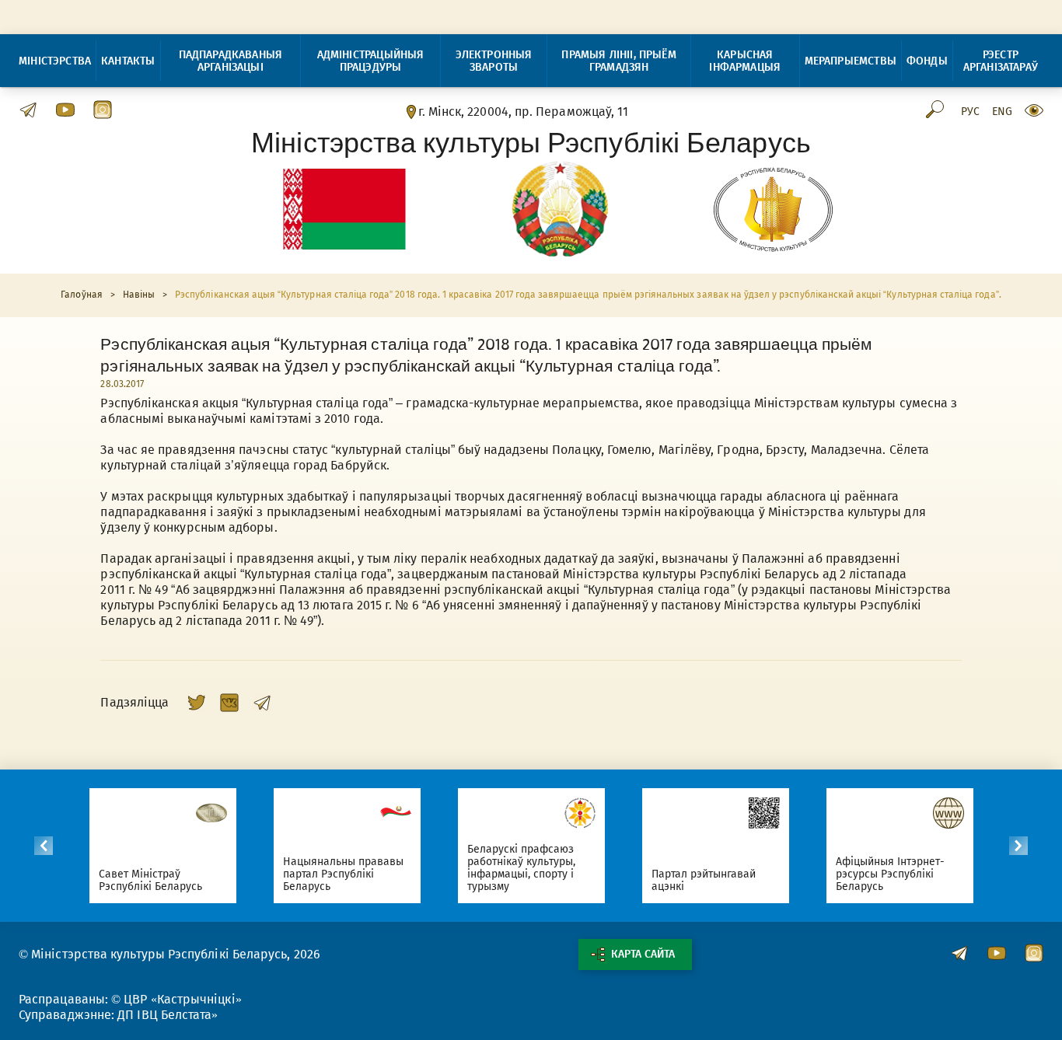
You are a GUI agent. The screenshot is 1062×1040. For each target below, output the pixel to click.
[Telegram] (262, 702)
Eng (1002, 112)
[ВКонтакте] (229, 702)
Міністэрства (55, 61)
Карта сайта (643, 954)
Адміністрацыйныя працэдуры (370, 61)
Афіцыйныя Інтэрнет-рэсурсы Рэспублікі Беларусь (890, 874)
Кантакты (128, 61)
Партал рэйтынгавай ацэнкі (704, 880)
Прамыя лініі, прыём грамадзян (618, 61)
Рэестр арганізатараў (1000, 61)
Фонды (927, 61)
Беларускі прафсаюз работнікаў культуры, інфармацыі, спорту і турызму (521, 868)
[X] (196, 702)
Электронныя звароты (494, 61)
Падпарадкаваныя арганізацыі (231, 61)
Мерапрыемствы (850, 61)
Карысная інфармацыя (745, 61)
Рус (970, 112)
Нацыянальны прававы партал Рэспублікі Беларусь (343, 874)
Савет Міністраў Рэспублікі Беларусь (151, 880)
